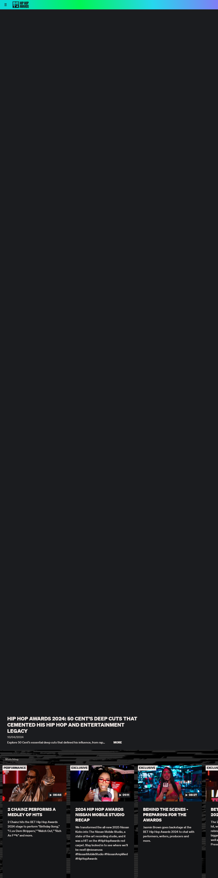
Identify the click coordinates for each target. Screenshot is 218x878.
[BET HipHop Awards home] (20, 6)
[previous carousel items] (6, 793)
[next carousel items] (211, 793)
